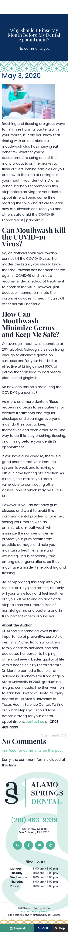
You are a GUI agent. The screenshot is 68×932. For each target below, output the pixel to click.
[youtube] (39, 845)
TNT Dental (54, 914)
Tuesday (16, 873)
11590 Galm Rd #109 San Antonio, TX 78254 (34, 831)
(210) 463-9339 (34, 820)
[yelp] (50, 845)
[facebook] (28, 845)
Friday (14, 886)
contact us (35, 721)
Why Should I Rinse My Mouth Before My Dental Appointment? (34, 35)
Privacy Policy (40, 911)
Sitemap (25, 911)
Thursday (16, 882)
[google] (17, 845)
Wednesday (18, 877)
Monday (16, 869)
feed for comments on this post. (32, 750)
